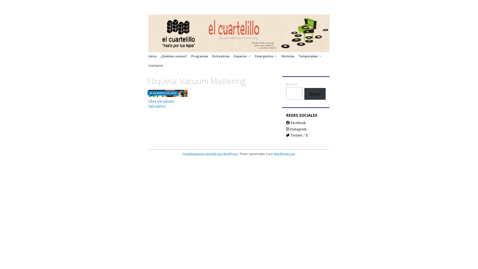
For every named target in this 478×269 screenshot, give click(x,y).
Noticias (288, 56)
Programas (199, 56)
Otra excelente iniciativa (161, 104)
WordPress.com (284, 154)
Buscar (291, 84)
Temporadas (308, 56)
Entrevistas (221, 56)
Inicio (152, 56)
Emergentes (264, 56)
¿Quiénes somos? (174, 56)
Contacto (155, 65)
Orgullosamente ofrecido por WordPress (210, 154)
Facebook (298, 122)
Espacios (240, 56)
